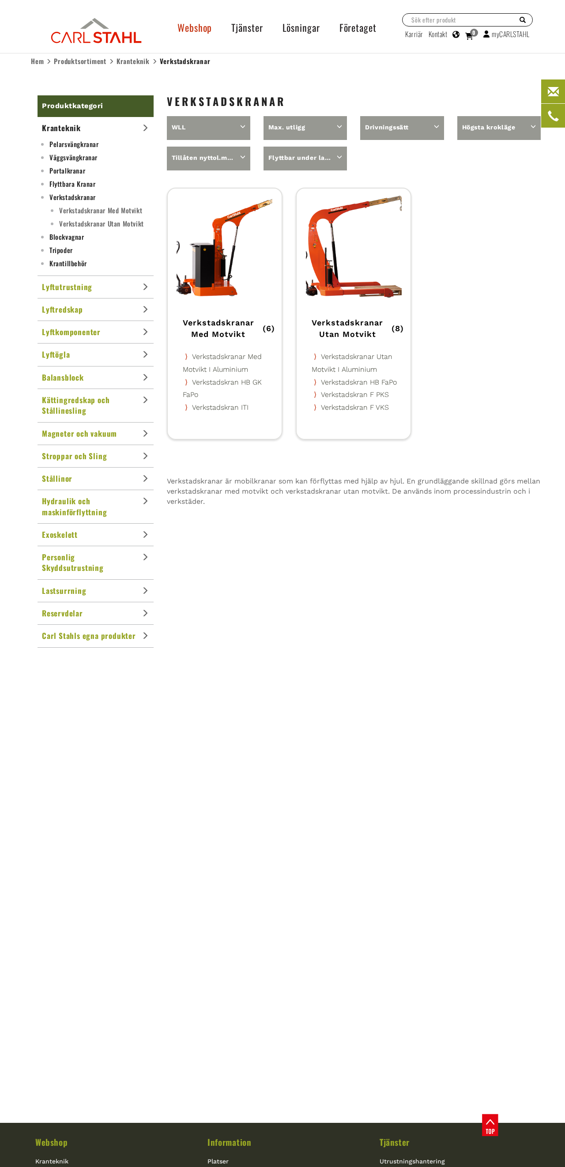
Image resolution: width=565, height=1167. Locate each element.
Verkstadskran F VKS (355, 407)
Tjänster (395, 1142)
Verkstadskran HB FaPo (359, 382)
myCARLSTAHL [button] (511, 34)
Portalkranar (67, 170)
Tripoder (61, 250)
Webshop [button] (194, 27)
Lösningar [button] (301, 27)
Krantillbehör (68, 263)
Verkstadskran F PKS (355, 394)
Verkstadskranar (72, 197)
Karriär (414, 34)
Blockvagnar (66, 237)
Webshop (51, 1142)
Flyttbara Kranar (72, 184)
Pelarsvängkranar (74, 144)
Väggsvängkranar (73, 157)
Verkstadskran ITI (220, 407)
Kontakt (438, 34)
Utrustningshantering (412, 1161)
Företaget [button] (358, 27)
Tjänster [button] (247, 27)
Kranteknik (51, 1161)
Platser (218, 1161)
